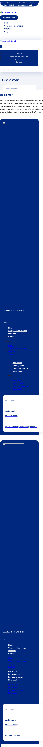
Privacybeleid (18, 365)
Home (11, 328)
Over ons (12, 333)
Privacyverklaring (20, 368)
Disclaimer (17, 363)
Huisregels (17, 371)
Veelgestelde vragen (17, 331)
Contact (11, 336)
